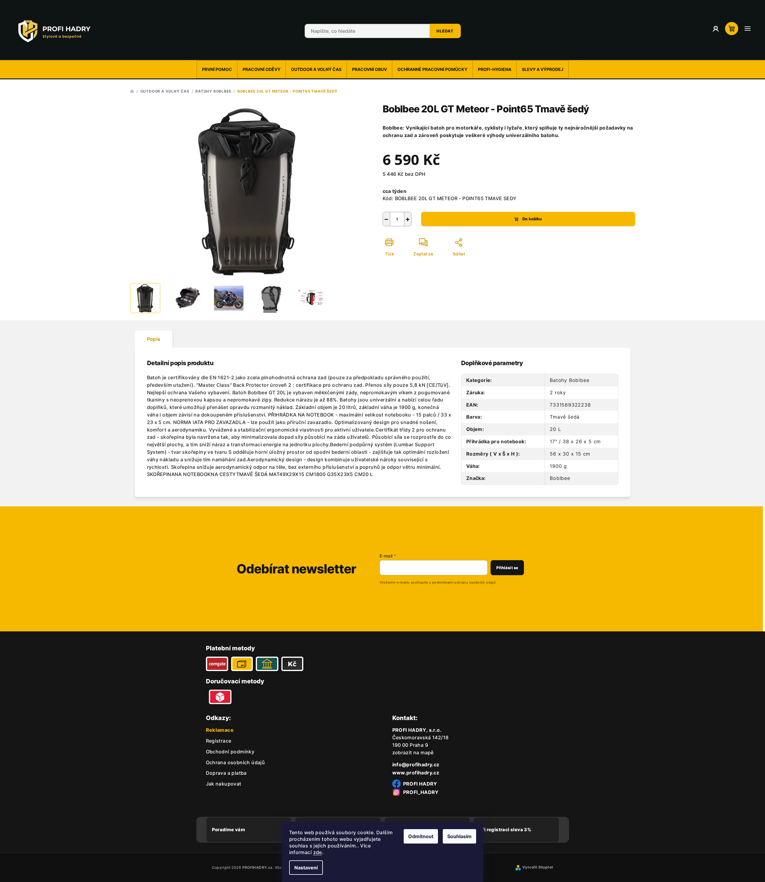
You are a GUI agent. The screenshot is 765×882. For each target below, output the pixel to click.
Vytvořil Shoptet (537, 867)
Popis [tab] (154, 339)
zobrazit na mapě (413, 752)
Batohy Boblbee (569, 380)
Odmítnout (420, 836)
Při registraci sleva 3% (505, 829)
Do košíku (532, 218)
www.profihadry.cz (415, 773)
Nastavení (306, 868)
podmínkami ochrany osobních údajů (464, 582)
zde (317, 852)
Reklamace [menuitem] (220, 730)
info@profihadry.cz (415, 764)
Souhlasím (459, 836)
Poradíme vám (228, 829)
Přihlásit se (507, 567)
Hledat (445, 31)
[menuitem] (217, 69)
